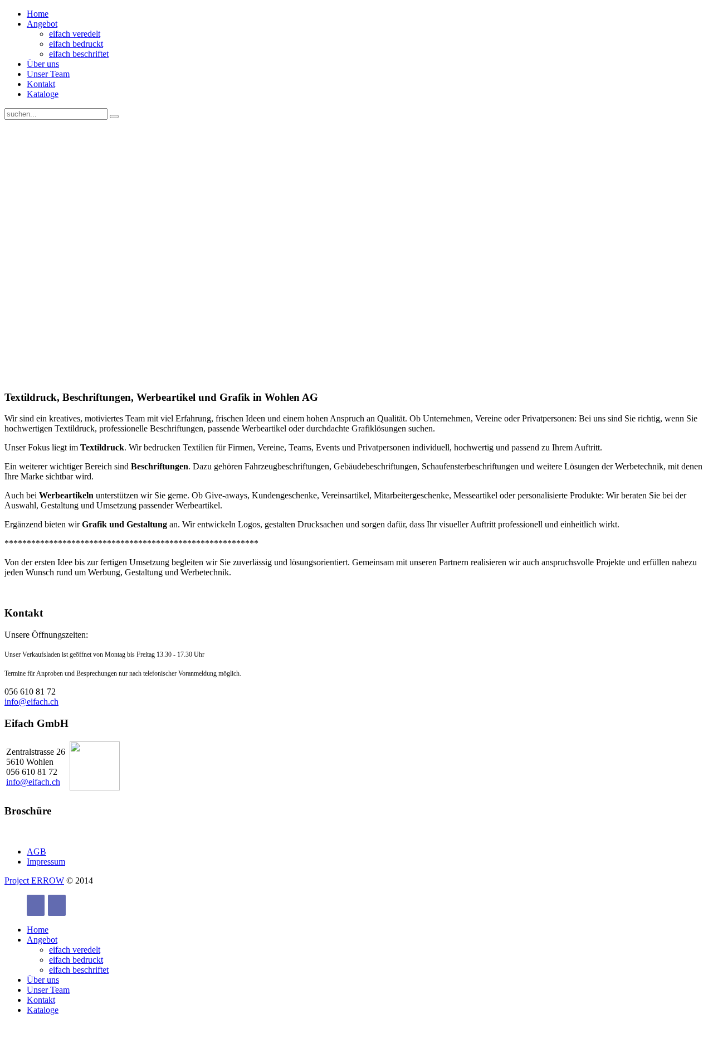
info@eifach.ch (31, 701)
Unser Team (48, 74)
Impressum (46, 861)
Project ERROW (34, 880)
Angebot (42, 23)
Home (37, 13)
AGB (36, 851)
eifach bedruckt (76, 43)
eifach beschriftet (79, 54)
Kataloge (42, 94)
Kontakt (41, 84)
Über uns (43, 64)
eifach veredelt (74, 33)
